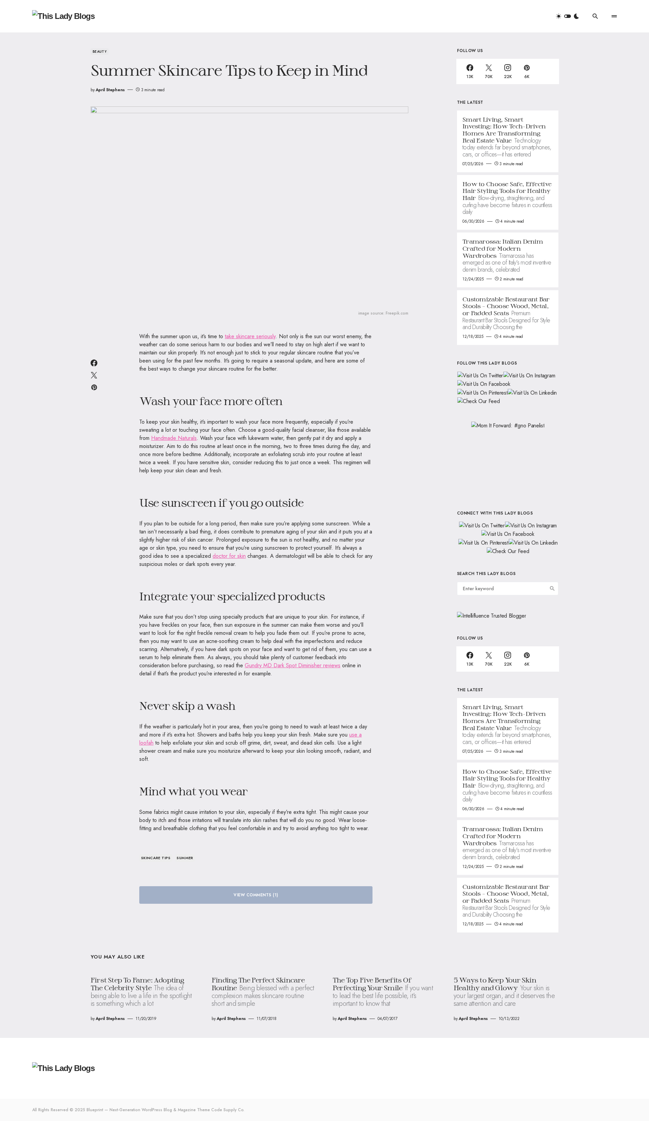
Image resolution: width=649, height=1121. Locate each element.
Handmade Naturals (174, 438)
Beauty (99, 51)
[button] (567, 16)
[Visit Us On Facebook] (483, 384)
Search (552, 588)
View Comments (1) (256, 895)
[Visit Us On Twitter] (480, 375)
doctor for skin (229, 556)
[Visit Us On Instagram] (529, 375)
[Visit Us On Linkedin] (532, 392)
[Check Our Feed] (478, 401)
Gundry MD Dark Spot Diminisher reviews (292, 665)
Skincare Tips (156, 858)
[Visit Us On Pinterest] (482, 392)
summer (184, 858)
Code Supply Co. (227, 1110)
